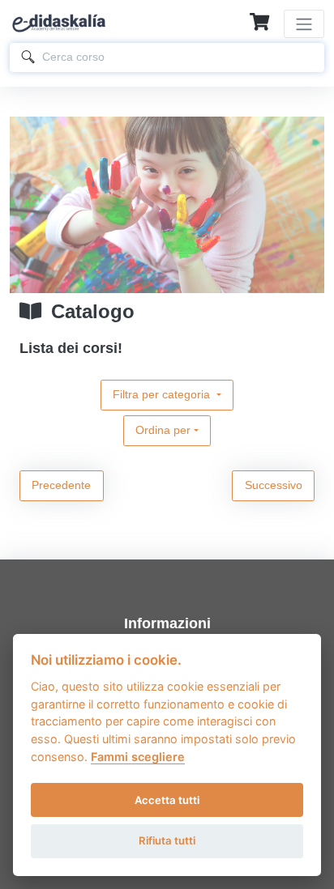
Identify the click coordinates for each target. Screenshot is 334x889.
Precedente (61, 485)
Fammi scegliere (138, 757)
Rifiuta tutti (167, 840)
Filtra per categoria (163, 394)
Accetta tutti (167, 799)
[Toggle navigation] (304, 24)
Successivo (273, 485)
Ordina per (163, 429)
